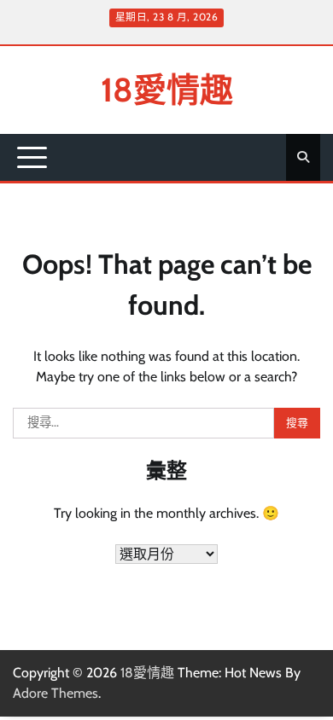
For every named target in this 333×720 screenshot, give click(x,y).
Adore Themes (55, 693)
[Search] (303, 157)
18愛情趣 (167, 89)
